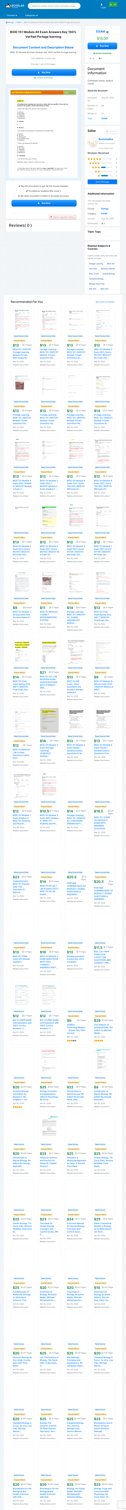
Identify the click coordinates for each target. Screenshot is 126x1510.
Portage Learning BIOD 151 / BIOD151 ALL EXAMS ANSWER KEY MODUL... (76, 617)
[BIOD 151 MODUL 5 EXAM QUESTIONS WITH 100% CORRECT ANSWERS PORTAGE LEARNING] (49, 926)
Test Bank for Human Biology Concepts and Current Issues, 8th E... (49, 1229)
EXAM (19, 22)
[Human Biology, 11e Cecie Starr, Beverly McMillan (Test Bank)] (103, 1128)
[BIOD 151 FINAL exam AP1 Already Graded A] (22, 926)
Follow (112, 131)
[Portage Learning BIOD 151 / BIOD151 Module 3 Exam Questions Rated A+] (49, 320)
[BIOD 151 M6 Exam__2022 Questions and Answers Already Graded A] (76, 651)
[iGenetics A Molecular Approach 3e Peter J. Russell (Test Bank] (76, 1128)
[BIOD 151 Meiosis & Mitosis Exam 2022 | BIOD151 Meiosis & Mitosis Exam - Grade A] (103, 651)
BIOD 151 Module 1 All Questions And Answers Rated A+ (22, 615)
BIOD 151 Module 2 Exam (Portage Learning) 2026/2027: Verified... (49, 750)
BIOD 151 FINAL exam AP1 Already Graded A (21, 959)
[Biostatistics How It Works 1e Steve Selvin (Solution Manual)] (103, 1393)
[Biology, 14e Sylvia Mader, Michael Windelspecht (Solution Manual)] (76, 1459)
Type (90, 118)
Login (103, 7)
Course (91, 208)
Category (92, 213)
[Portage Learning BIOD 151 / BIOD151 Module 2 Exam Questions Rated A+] (76, 385)
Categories (30, 15)
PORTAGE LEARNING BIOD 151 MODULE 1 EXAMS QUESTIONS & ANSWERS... (76, 889)
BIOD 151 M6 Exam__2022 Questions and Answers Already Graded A (75, 687)
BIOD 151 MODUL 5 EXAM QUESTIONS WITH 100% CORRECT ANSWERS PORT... (49, 962)
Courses (11, 15)
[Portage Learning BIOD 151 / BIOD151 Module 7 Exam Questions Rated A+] (22, 385)
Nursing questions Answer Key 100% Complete (76, 959)
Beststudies (106, 139)
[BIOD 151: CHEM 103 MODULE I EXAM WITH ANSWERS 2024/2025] (103, 786)
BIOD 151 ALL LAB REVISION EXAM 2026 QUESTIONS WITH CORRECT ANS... (48, 682)
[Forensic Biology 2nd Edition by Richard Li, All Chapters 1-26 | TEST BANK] (22, 1061)
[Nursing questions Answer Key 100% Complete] (76, 926)
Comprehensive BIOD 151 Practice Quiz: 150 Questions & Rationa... (21, 887)
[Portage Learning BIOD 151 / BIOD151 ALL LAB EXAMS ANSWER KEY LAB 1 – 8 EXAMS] (76, 786)
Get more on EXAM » (105, 302)
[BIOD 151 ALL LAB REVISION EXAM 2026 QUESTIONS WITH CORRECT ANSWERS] (49, 651)
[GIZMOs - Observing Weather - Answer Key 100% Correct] (76, 995)
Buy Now (46, 72)
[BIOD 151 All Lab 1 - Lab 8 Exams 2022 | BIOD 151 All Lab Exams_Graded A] (49, 856)
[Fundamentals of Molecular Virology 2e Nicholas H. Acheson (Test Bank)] (22, 1262)
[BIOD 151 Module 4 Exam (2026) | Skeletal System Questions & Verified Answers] (76, 720)
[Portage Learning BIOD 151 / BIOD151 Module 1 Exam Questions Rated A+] (49, 385)
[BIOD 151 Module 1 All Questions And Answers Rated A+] (22, 582)
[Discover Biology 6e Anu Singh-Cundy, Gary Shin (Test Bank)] (22, 1328)
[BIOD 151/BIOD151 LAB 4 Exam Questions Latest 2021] (22, 720)
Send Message (102, 182)
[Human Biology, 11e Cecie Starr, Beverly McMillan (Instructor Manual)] (22, 1194)
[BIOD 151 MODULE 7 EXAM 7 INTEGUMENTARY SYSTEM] (49, 582)
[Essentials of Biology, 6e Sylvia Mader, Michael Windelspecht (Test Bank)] (49, 1262)
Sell (114, 4)
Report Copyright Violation (64, 217)
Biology (11, 22)
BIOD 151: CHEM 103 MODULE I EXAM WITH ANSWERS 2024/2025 (102, 823)
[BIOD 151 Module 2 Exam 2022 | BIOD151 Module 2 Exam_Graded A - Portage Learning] (49, 451)
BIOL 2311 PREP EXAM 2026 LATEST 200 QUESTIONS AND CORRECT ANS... (102, 957)
